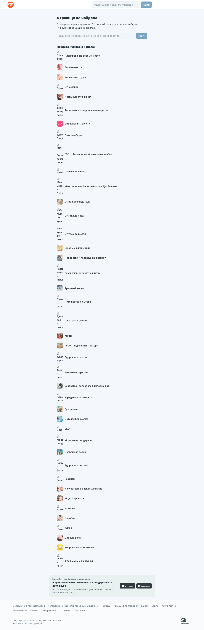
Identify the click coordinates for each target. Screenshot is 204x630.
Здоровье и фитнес (76, 465)
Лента (155, 605)
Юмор (68, 527)
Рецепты (70, 478)
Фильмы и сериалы (76, 372)
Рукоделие (71, 409)
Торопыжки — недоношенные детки (86, 110)
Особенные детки (75, 451)
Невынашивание (74, 171)
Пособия (70, 518)
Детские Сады (73, 135)
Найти (146, 4)
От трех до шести (75, 233)
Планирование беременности (82, 55)
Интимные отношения (78, 96)
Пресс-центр (80, 610)
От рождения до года (77, 201)
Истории (70, 508)
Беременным (20, 610)
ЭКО (67, 428)
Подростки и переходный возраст (85, 257)
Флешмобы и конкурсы (79, 560)
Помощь (106, 605)
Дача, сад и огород (76, 320)
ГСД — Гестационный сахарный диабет (88, 154)
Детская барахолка (76, 418)
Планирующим (48, 610)
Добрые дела (73, 537)
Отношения (71, 86)
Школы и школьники (77, 247)
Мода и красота (74, 498)
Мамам (34, 610)
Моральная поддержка (78, 440)
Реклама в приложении (126, 605)
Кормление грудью (76, 77)
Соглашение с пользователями (29, 605)
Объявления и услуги (77, 123)
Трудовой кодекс (75, 288)
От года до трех (74, 215)
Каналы (145, 605)
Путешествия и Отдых (78, 301)
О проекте (64, 610)
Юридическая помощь (78, 397)
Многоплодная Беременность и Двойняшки (91, 186)
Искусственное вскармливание (83, 488)
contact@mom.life (34, 623)
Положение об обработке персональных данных (73, 605)
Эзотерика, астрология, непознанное (87, 385)
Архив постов (169, 605)
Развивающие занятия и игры (82, 272)
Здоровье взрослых (77, 357)
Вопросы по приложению (80, 547)
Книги (68, 335)
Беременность (73, 67)
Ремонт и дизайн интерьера (81, 345)
